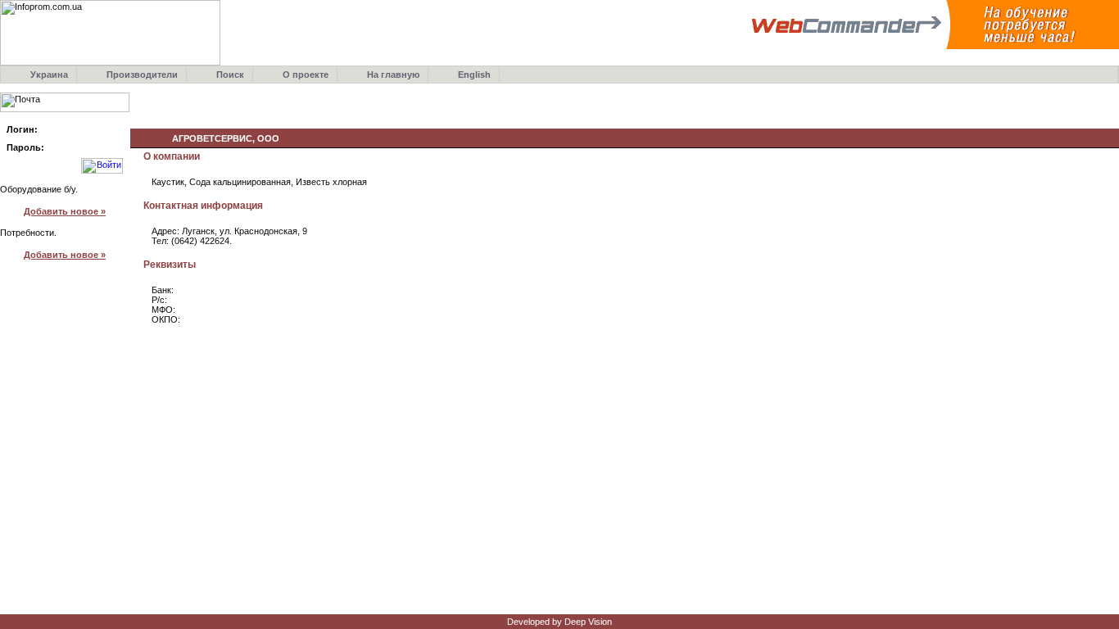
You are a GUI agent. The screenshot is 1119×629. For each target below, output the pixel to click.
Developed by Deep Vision (559, 622)
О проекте (305, 74)
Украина (49, 74)
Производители (142, 74)
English (474, 74)
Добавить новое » (65, 211)
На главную (393, 74)
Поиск (230, 74)
